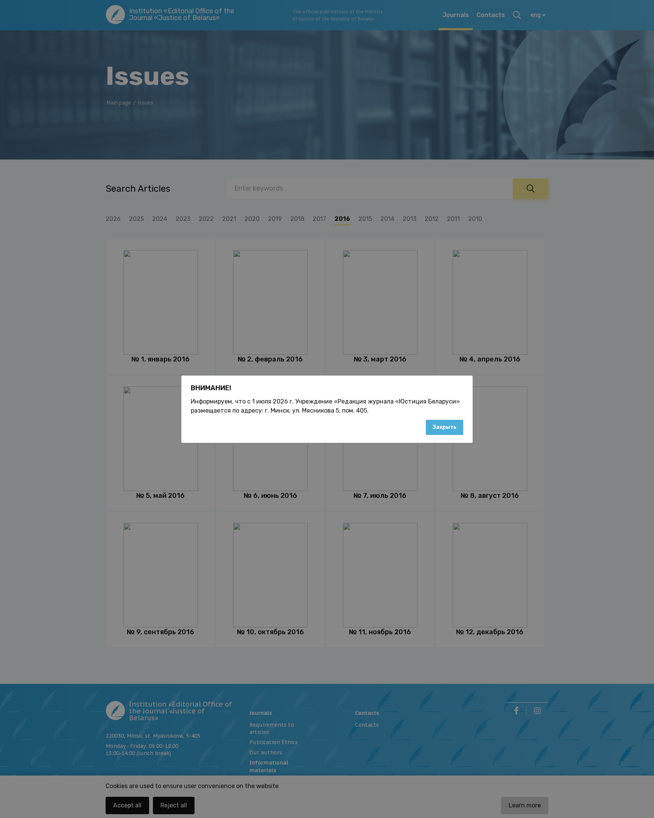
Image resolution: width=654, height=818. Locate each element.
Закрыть (444, 427)
